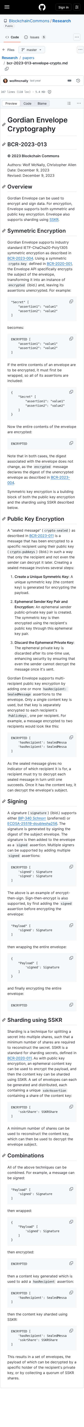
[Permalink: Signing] (4, 801)
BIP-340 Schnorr (32, 818)
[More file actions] (79, 103)
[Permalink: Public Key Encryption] (4, 519)
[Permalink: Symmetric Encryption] (4, 231)
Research (61, 20)
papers (28, 57)
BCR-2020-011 (19, 1058)
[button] (72, 301)
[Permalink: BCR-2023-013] (4, 144)
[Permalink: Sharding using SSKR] (4, 1020)
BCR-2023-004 (20, 258)
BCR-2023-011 (41, 535)
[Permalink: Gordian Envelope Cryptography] (4, 124)
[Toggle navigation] (7, 7)
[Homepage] (42, 7)
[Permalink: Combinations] (4, 1156)
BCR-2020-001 (59, 263)
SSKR (54, 219)
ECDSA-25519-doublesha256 (32, 823)
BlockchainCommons (29, 20)
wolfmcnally (18, 81)
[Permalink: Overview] (4, 186)
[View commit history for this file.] (78, 80)
